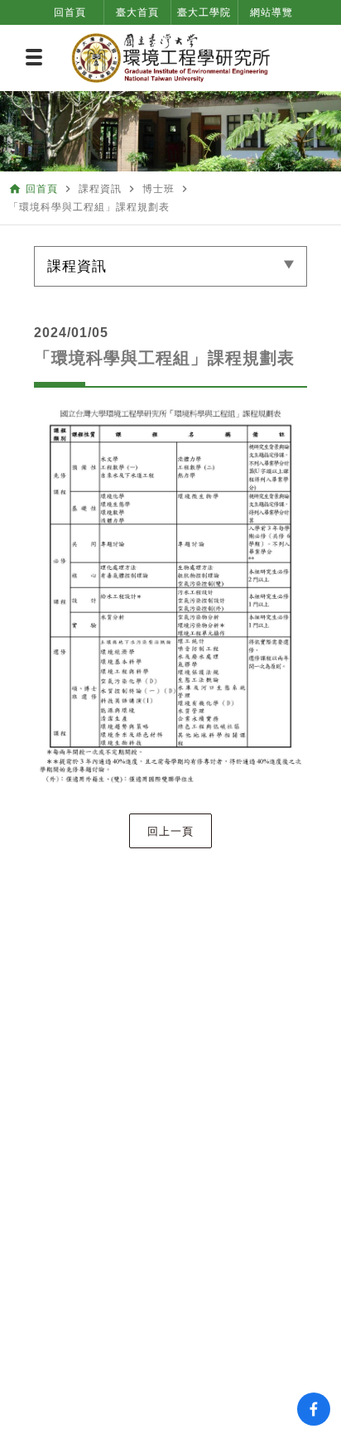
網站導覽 (271, 12)
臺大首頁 (137, 12)
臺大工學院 (204, 12)
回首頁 (70, 12)
